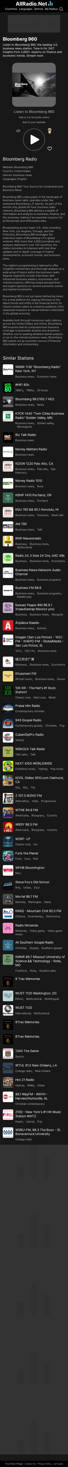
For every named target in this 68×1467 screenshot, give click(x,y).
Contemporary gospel (28, 725)
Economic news (46, 376)
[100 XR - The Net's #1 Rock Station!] (8, 690)
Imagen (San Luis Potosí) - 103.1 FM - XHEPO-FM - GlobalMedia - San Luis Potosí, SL (39, 641)
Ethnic (19, 999)
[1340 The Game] (8, 1053)
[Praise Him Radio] (8, 708)
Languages (25, 9)
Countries (11, 9)
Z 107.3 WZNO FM (28, 795)
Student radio (47, 970)
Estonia (41, 628)
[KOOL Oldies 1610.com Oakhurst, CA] (8, 780)
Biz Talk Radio (25, 435)
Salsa (47, 902)
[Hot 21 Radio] (8, 1082)
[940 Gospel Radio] (8, 723)
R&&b (30, 1085)
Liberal (30, 1121)
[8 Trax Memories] (8, 981)
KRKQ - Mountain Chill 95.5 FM (38, 911)
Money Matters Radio (31, 449)
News (40, 404)
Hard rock (39, 697)
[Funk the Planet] (8, 856)
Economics (58, 561)
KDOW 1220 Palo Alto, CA (34, 463)
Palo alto (42, 469)
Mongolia (57, 614)
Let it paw (58, 1463)
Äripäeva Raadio (27, 623)
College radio (23, 1071)
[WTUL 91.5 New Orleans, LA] (8, 1068)
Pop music (57, 769)
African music (23, 679)
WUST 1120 (23, 1007)
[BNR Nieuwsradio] (8, 541)
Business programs (49, 579)
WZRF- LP (22, 839)
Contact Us (30, 1463)
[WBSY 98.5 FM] (8, 827)
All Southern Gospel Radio (34, 942)
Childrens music (25, 769)
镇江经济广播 (24, 659)
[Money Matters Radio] (8, 452)
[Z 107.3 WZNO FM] (8, 798)
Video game (37, 930)
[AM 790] (8, 526)
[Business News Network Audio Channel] (8, 572)
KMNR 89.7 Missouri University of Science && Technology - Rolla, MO (40, 961)
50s (17, 787)
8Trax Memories (27, 1022)
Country (52, 815)
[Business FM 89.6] (8, 590)
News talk (57, 515)
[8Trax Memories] (8, 1024)
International (23, 1013)
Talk (39, 529)
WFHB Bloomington (29, 868)
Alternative (22, 801)
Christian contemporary (29, 1103)
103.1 (18, 651)
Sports (19, 1056)
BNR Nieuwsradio (28, 538)
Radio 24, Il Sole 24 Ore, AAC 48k (40, 555)
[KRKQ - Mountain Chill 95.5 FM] (8, 913)
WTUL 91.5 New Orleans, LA (36, 1065)
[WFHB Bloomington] (8, 870)
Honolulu (42, 515)
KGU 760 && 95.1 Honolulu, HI (37, 509)
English (22, 179)
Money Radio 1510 (28, 480)
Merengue (34, 902)
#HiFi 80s (22, 384)
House (61, 679)
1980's (19, 390)
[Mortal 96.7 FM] (8, 899)
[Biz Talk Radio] (8, 437)
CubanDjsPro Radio (29, 734)
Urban (27, 887)
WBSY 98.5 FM (26, 824)
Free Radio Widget (14, 1463)
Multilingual (52, 999)
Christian (50, 725)
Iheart (19, 1121)
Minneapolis (24, 426)
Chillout (20, 916)
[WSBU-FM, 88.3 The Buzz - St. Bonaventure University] (8, 1132)
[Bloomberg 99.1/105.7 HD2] (8, 402)
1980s (30, 390)
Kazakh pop (24, 596)
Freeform (21, 970)
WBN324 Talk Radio (30, 749)
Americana (21, 815)
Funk (18, 858)
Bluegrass (38, 815)
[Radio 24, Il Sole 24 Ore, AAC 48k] (8, 558)
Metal (52, 697)
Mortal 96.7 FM (26, 896)
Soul (27, 858)
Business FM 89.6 (28, 588)
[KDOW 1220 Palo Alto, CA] (8, 466)
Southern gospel (51, 948)
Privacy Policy (44, 1463)
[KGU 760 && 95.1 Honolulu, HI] (8, 512)
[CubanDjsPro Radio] (8, 737)
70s (33, 787)
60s (25, 787)
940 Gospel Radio (28, 720)
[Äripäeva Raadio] (8, 625)
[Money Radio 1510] (8, 483)
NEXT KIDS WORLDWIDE (33, 763)
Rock (40, 486)
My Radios (51, 9)
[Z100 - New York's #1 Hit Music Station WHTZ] (8, 1114)
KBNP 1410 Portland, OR (33, 495)
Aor (35, 844)
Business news (22, 175)
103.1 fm (30, 651)
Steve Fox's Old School (32, 882)
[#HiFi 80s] (8, 387)
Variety (19, 740)
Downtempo (35, 916)
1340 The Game (27, 1051)
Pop (62, 725)
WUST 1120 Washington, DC (36, 993)
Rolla (33, 970)
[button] (34, 139)
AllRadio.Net (31, 4)
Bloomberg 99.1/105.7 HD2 (34, 399)
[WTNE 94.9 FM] (8, 812)
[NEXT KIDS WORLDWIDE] (8, 766)
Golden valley (45, 423)
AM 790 (21, 524)
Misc (18, 873)
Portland (42, 500)
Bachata (20, 902)
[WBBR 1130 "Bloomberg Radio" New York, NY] (8, 369)
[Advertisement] (34, 24)
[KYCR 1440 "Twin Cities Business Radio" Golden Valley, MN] (8, 416)
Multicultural (33, 999)
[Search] (61, 9)
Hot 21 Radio (24, 1080)
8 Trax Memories (27, 979)
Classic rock (22, 697)
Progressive (48, 801)
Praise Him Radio (27, 706)
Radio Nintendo (26, 925)
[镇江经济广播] (8, 662)
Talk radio (21, 754)
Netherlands (24, 547)
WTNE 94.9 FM (26, 810)
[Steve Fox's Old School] (8, 885)
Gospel (34, 948)
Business (21, 544)
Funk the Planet (26, 853)
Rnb (35, 858)
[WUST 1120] (8, 1010)
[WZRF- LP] (8, 841)
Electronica (53, 916)
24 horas (42, 390)
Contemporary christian (29, 711)
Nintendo (21, 930)
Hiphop (43, 769)
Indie (35, 801)
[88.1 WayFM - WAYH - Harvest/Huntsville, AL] (8, 1097)
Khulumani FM (25, 673)
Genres (38, 9)
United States (22, 171)
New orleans (43, 1071)
